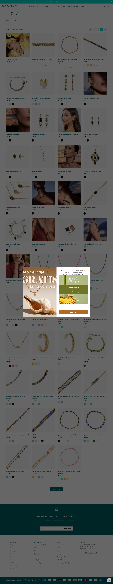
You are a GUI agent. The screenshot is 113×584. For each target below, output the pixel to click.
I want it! (73, 312)
